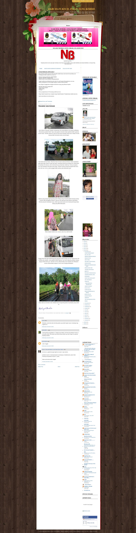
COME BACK (86, 487)
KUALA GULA (87, 287)
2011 (85, 248)
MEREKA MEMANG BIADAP (90, 256)
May (86, 313)
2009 (85, 322)
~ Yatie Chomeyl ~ (87, 484)
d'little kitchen (87, 390)
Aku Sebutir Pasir (87, 361)
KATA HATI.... (45, 330)
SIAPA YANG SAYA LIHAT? (90, 278)
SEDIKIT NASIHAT (88, 286)
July (85, 309)
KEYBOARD (87, 276)
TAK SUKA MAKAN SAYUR (90, 299)
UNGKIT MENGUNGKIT (89, 253)
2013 (85, 245)
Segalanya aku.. (87, 455)
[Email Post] (70, 313)
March (86, 316)
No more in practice (87, 345)
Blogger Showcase (93, 531)
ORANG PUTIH (88, 258)
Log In (91, 0)
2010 (85, 250)
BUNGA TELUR (88, 294)
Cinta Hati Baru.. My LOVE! (89, 415)
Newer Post (40, 366)
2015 (85, 241)
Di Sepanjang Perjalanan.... (89, 383)
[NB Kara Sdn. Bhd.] (85, 524)
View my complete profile (88, 124)
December (87, 251)
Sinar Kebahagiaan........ (89, 459)
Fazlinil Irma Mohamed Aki (89, 394)
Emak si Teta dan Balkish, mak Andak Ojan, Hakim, (52, 349)
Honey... (85, 406)
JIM (85, 414)
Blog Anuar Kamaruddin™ (89, 373)
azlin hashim (44, 341)
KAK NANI (86, 420)
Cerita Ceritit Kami (88, 379)
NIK (85, 451)
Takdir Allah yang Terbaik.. (88, 403)
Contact (87, 0)
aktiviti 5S (85, 388)
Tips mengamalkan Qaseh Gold (89, 425)
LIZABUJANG (87, 434)
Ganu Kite (86, 384)
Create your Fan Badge (93, 526)
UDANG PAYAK (88, 263)
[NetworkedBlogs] (90, 196)
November (87, 303)
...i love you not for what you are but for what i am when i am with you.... (89, 349)
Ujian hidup (86, 460)
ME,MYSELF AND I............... (89, 440)
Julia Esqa (86, 418)
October (86, 304)
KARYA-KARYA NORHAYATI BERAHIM (52, 68)
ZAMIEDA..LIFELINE (88, 486)
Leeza (43, 320)
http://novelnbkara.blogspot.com (89, 100)
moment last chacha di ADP (89, 351)
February (86, 318)
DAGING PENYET (88, 295)
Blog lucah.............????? (88, 407)
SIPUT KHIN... (87, 259)
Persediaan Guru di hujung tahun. (90, 437)
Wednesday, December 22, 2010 (47, 326)
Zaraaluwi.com (87, 490)
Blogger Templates (64, 531)
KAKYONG (86, 424)
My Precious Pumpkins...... (89, 450)
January (86, 320)
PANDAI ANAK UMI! (88, 267)
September (87, 306)
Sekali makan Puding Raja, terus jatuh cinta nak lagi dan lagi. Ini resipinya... (89, 446)
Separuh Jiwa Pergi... (87, 399)
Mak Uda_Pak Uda (88, 436)
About (78, 0)
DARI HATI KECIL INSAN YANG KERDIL (71, 9)
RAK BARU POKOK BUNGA (90, 273)
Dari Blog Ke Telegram (88, 370)
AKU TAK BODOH (88, 279)
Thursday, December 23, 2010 (47, 361)
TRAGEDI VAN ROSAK (46, 106)
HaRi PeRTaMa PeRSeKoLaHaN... (90, 356)
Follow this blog (90, 198)
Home (75, 0)
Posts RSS (83, 0)
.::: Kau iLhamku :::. (88, 359)
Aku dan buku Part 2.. (88, 366)
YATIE (85, 479)
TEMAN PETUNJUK (88, 471)
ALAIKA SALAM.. (88, 289)
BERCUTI (87, 271)
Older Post (77, 366)
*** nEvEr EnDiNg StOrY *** (89, 344)
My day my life (87, 444)
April (86, 315)
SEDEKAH (87, 297)
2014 (85, 243)
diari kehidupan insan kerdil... (90, 387)
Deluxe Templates (77, 531)
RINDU (86, 301)
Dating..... (85, 441)
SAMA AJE (87, 281)
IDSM (85, 410)
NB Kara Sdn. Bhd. (90, 522)
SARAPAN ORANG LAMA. (90, 274)
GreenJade (86, 398)
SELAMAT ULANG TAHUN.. (90, 261)
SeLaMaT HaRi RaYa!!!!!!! (88, 362)
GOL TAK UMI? (88, 254)
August (86, 308)
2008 (85, 323)
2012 (85, 246)
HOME (40, 68)
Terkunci (85, 380)
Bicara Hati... (86, 369)
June (86, 311)
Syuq (85, 466)
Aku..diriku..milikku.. (88, 365)
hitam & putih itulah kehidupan (90, 402)
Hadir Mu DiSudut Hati (88, 421)
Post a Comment (41, 364)
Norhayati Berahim (88, 519)
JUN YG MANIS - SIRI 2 (88, 411)
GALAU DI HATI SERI (67, 68)
